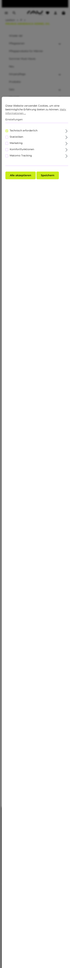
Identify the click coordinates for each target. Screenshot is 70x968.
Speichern (47, 175)
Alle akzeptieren (20, 175)
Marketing (16, 143)
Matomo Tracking (21, 155)
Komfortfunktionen (22, 149)
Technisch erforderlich (24, 130)
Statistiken (16, 136)
